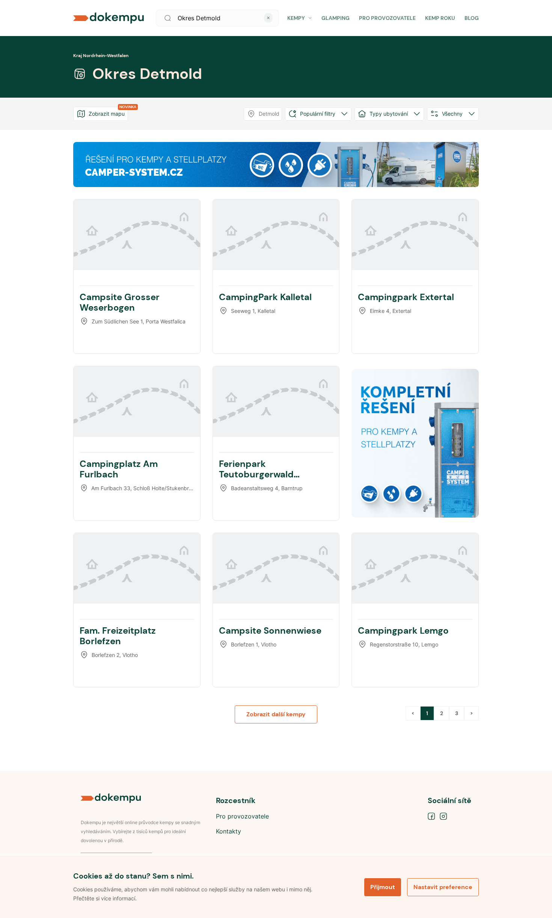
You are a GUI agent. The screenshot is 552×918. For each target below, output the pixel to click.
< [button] (413, 713)
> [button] (471, 713)
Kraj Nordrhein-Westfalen (100, 56)
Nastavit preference (442, 887)
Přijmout (382, 887)
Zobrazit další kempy (276, 714)
